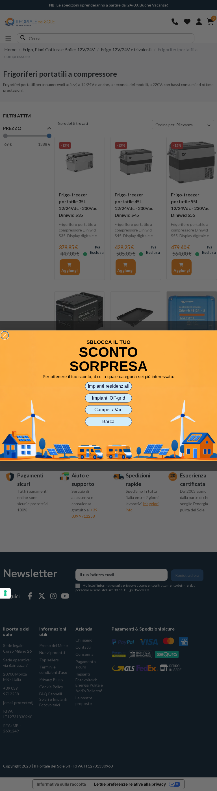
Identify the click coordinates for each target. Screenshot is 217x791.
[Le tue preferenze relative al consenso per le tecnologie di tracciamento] (5, 593)
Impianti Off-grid (108, 397)
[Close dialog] (5, 335)
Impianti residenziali (108, 386)
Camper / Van (108, 409)
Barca (108, 421)
